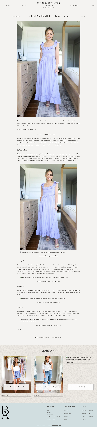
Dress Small (42, 256)
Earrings (48, 256)
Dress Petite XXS (40, 325)
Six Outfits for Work (57, 337)
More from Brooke (69, 407)
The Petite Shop (74, 5)
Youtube (91, 416)
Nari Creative (55, 425)
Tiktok (83, 416)
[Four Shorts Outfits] (80, 359)
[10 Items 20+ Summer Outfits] (48, 392)
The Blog (8, 5)
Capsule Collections (50, 419)
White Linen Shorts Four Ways (42, 337)
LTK (90, 413)
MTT (60, 425)
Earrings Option (56, 281)
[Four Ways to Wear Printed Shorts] (16, 392)
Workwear (48, 413)
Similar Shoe (54, 256)
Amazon (91, 410)
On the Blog (50, 407)
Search (93, 5)
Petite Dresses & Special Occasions (53, 417)
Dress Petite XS (41, 302)
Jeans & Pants (49, 415)
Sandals (55, 302)
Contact (66, 416)
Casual (47, 410)
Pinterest (84, 419)
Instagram (84, 410)
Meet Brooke (24, 5)
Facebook (84, 413)
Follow (84, 407)
